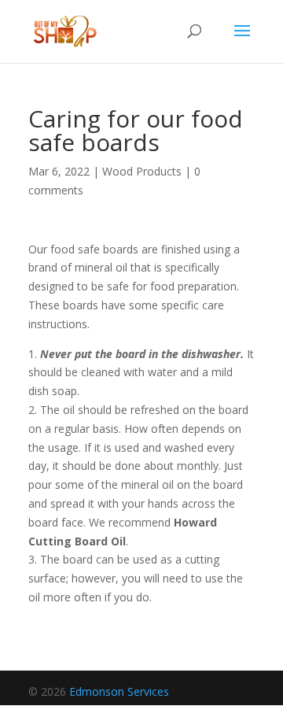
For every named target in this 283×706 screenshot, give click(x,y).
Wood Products (142, 171)
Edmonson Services (119, 691)
